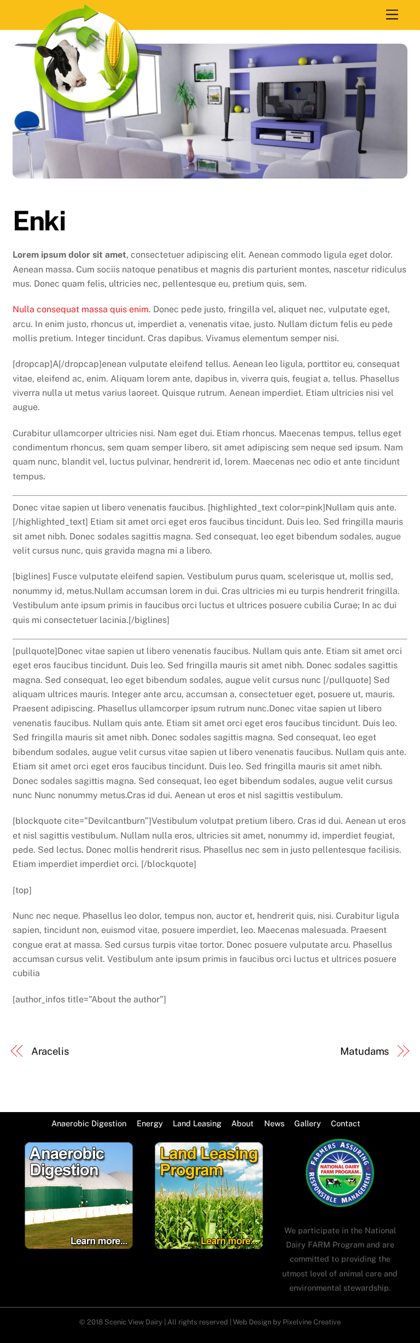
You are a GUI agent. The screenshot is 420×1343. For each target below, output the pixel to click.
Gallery (307, 1123)
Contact (345, 1123)
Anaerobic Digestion (88, 1123)
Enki (39, 220)
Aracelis (50, 1051)
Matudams (364, 1051)
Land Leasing (197, 1123)
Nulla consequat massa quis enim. (82, 309)
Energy (150, 1123)
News (274, 1123)
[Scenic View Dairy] (87, 110)
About (242, 1123)
